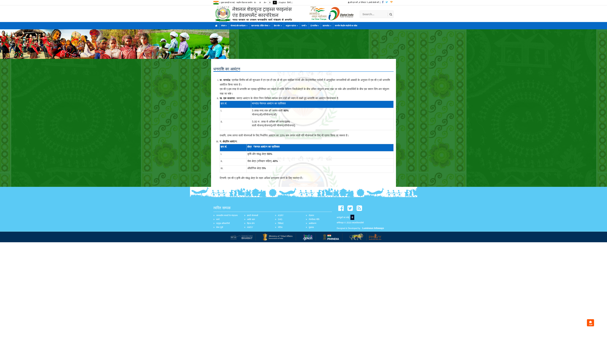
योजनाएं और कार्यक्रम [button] (238, 26)
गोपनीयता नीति (314, 219)
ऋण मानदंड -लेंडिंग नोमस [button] (260, 26)
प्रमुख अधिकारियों (223, 223)
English (282, 2)
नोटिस (280, 227)
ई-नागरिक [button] (314, 26)
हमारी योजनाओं (252, 215)
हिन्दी (289, 2)
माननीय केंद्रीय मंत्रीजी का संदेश (346, 26)
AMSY (250, 227)
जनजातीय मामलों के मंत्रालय (227, 215)
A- (255, 2)
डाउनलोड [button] (326, 26)
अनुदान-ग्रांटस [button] (291, 26)
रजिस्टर (363, 2)
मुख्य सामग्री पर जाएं (228, 2)
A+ (265, 2)
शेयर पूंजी (219, 227)
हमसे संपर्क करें (373, 2)
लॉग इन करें (353, 2)
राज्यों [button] (303, 26)
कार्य (217, 219)
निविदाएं (280, 223)
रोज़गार (311, 215)
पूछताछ (311, 227)
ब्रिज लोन (250, 223)
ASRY (281, 215)
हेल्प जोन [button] (277, 26)
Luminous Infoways (373, 228)
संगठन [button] (223, 26)
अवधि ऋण (251, 219)
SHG (280, 219)
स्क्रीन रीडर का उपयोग (244, 2)
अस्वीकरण (312, 223)
